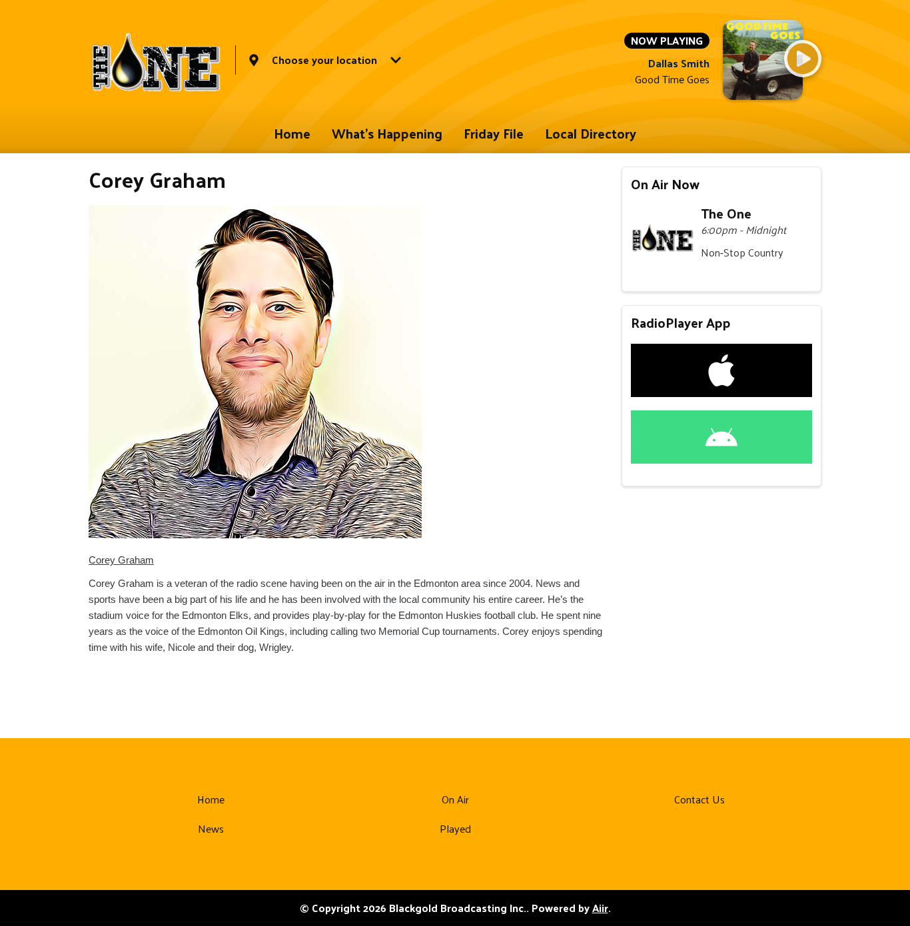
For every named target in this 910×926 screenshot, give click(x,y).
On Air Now (665, 184)
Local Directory (590, 133)
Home (292, 133)
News (211, 828)
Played (455, 828)
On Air (455, 799)
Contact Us (699, 799)
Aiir (600, 907)
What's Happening (387, 133)
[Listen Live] (802, 58)
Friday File (494, 133)
